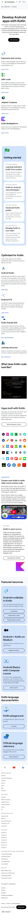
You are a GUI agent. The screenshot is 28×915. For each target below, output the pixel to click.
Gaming (3, 797)
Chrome (3, 890)
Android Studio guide (6, 854)
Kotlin (14, 6)
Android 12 (4, 845)
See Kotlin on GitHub (13, 558)
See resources (5, 357)
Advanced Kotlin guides (13, 209)
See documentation (7, 337)
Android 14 (4, 840)
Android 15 (4, 837)
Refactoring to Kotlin (14, 620)
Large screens (4, 816)
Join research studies (6, 878)
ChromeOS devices (6, 821)
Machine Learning (5, 799)
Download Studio (5, 861)
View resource (14, 757)
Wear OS (3, 818)
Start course (14, 688)
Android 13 (4, 842)
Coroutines (13, 611)
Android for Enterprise (6, 778)
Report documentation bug (8, 873)
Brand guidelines (16, 903)
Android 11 (3, 847)
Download (4, 290)
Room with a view (14, 615)
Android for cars (5, 823)
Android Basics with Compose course (11, 670)
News (2, 785)
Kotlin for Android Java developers (13, 188)
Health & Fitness (5, 802)
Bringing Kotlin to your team (13, 229)
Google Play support (6, 875)
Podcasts (3, 790)
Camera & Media (5, 804)
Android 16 (4, 835)
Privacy (3, 807)
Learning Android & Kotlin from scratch (14, 168)
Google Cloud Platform (7, 895)
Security (3, 780)
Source (3, 783)
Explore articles (14, 650)
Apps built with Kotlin (13, 408)
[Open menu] (2, 2)
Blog (2, 788)
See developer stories (14, 424)
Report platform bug (6, 870)
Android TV (4, 826)
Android (3, 775)
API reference (4, 859)
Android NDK (4, 864)
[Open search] (17, 2)
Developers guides (5, 856)
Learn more (4, 69)
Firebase (3, 893)
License (8, 903)
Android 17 (4, 832)
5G (2, 809)
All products (4, 898)
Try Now (13, 726)
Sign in (24, 2)
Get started (5, 6)
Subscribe (21, 907)
